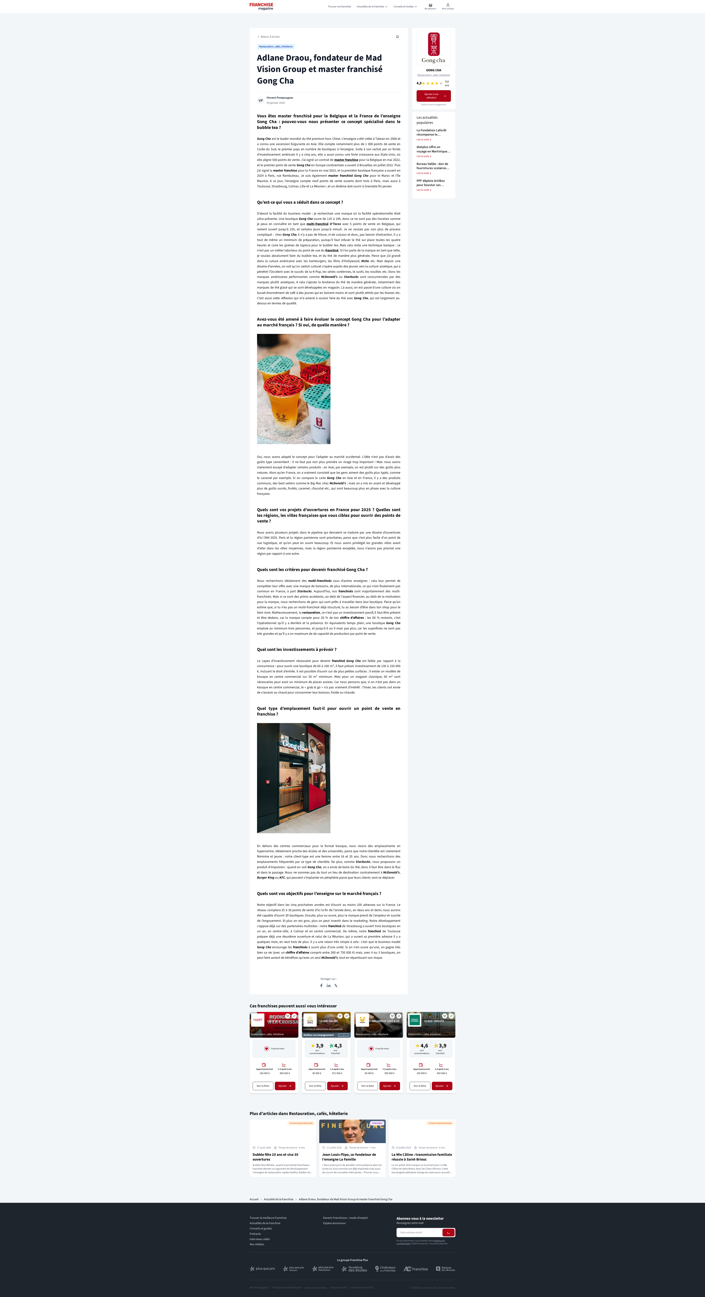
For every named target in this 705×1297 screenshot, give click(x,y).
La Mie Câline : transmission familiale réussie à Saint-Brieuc (422, 1157)
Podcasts (255, 1234)
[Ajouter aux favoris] (287, 1016)
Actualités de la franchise (265, 1223)
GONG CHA (433, 70)
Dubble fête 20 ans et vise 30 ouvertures (275, 1157)
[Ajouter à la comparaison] (294, 1016)
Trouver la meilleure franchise (268, 1218)
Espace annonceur (334, 1223)
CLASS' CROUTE (434, 1021)
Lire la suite (423, 139)
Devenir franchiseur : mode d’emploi (345, 1218)
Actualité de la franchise (278, 1199)
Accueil (254, 1199)
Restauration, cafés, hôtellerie (275, 46)
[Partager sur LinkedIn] (329, 985)
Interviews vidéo (260, 1239)
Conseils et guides (261, 1229)
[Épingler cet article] (397, 37)
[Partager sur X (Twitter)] (336, 985)
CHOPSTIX (274, 1021)
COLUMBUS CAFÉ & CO (386, 1021)
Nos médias (257, 1244)
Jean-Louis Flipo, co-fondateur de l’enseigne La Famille (349, 1157)
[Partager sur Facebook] (321, 985)
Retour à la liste (270, 37)
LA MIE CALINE (329, 1021)
